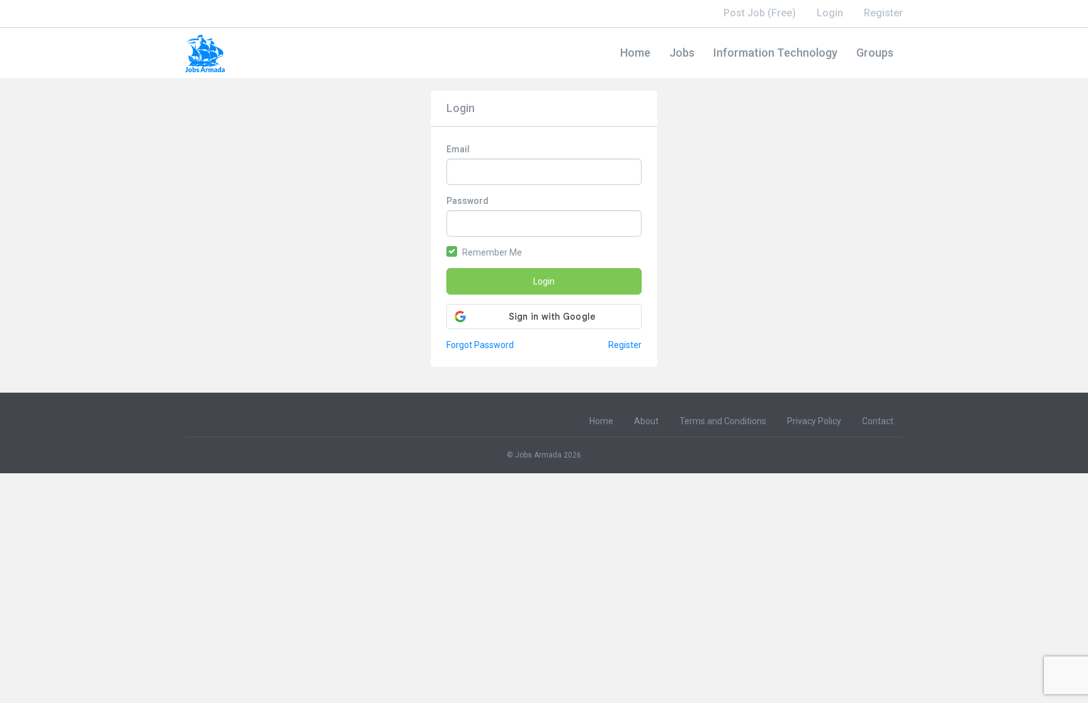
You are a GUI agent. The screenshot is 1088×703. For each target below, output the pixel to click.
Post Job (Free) (759, 13)
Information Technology (775, 52)
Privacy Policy (814, 421)
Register (883, 13)
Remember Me (492, 252)
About (646, 421)
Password (467, 201)
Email (458, 149)
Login (830, 13)
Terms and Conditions (722, 421)
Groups (874, 52)
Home (635, 52)
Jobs (681, 52)
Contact (877, 421)
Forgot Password (480, 345)
